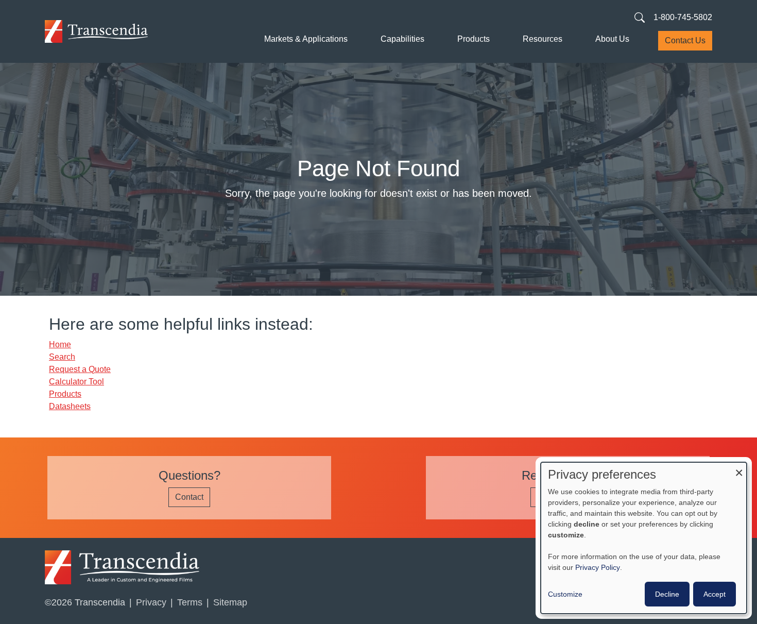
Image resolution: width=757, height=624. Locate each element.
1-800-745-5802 (682, 17)
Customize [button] (565, 594)
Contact (189, 497)
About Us (612, 39)
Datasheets (70, 406)
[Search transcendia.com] (639, 17)
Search (62, 356)
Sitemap (230, 602)
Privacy (151, 602)
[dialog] (644, 538)
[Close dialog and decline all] (739, 468)
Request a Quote (80, 369)
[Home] (96, 31)
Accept (714, 594)
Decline (667, 594)
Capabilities (402, 39)
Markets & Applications (306, 39)
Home (60, 344)
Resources (542, 39)
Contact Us (685, 40)
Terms (189, 602)
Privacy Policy (597, 567)
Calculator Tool (76, 381)
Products (473, 39)
